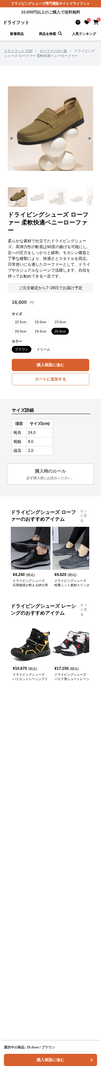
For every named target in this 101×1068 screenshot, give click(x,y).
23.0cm (40, 322)
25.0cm (60, 331)
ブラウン (21, 349)
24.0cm (20, 331)
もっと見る (83, 515)
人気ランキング (84, 34)
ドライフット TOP (18, 51)
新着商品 (17, 34)
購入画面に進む (50, 365)
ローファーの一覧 (53, 51)
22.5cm (20, 322)
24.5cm (40, 331)
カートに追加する (50, 379)
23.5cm (60, 322)
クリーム (43, 349)
